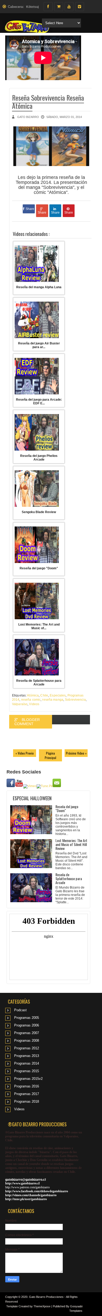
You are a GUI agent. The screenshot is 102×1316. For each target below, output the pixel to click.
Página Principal (50, 755)
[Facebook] (48, 6)
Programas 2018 (26, 1101)
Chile (44, 695)
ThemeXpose (41, 1306)
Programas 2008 (26, 1041)
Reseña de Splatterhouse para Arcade (68, 878)
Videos (34, 704)
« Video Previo (24, 753)
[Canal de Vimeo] (79, 6)
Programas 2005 (26, 1018)
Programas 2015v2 (28, 1079)
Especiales (58, 695)
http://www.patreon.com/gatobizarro (27, 1187)
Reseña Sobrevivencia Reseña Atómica (48, 101)
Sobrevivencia (75, 699)
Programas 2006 (26, 1025)
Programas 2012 (26, 1048)
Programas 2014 (26, 1063)
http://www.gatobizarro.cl (22, 1183)
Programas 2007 (26, 1033)
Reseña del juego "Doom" (66, 808)
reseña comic (31, 699)
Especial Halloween (32, 798)
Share (30, 209)
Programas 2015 (26, 1071)
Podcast (20, 1010)
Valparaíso (19, 704)
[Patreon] (58, 6)
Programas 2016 (26, 1086)
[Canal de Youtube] (69, 6)
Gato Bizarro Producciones (46, 1296)
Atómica (33, 695)
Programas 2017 (26, 1094)
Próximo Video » (76, 753)
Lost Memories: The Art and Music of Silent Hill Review (71, 844)
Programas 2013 (26, 1056)
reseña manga (52, 699)
